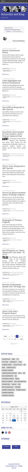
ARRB (13, 359)
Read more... (6, 74)
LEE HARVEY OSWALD (8, 378)
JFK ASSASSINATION (9, 71)
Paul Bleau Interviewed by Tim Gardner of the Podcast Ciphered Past (13, 134)
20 (14, 418)
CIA (4, 156)
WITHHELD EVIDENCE (8, 395)
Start (5, 336)
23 (25, 418)
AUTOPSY (13, 240)
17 (3, 418)
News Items (13, 68)
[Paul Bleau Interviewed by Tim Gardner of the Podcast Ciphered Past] (5, 139)
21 (17, 418)
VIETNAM (17, 387)
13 (14, 416)
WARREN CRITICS (20, 390)
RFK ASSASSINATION (7, 387)
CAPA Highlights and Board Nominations (11, 82)
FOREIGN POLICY (11, 367)
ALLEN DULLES (6, 359)
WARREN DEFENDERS (7, 392)
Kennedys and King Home (12, 29)
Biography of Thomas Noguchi (12, 221)
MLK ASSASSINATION (20, 381)
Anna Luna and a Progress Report (10, 312)
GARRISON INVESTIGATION (9, 373)
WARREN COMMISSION (17, 274)
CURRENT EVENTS (7, 364)
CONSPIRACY (13, 362)
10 (15, 339)
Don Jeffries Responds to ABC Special (13, 108)
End (21, 339)
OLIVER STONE (6, 384)
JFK (12, 155)
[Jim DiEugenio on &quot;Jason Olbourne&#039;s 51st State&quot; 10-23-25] (5, 257)
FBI (24, 364)
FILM (3, 367)
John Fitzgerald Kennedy (16, 154)
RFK (19, 384)
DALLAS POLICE (18, 364)
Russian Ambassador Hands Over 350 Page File (13, 286)
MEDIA (4, 98)
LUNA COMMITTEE (8, 301)
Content (8, 31)
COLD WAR (5, 362)
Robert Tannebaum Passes (11, 51)
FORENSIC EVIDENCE (7, 370)
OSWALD (14, 384)
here (7, 64)
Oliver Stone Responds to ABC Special (13, 167)
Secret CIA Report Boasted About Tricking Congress (13, 194)
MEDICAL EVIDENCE (7, 381)
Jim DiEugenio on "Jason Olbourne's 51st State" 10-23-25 (13, 252)
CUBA (6, 156)
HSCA (12, 70)
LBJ (17, 275)
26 (10, 420)
